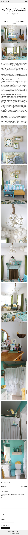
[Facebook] (6, 1)
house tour (7, 482)
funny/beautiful (16, 531)
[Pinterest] (3, 1)
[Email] (8, 1)
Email (2, 514)
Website (2, 519)
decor (3, 482)
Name (2, 510)
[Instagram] (1, 1)
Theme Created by (14, 533)
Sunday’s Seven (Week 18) (22, 487)
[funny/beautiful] (14, 8)
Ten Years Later (5, 487)
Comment (3, 497)
